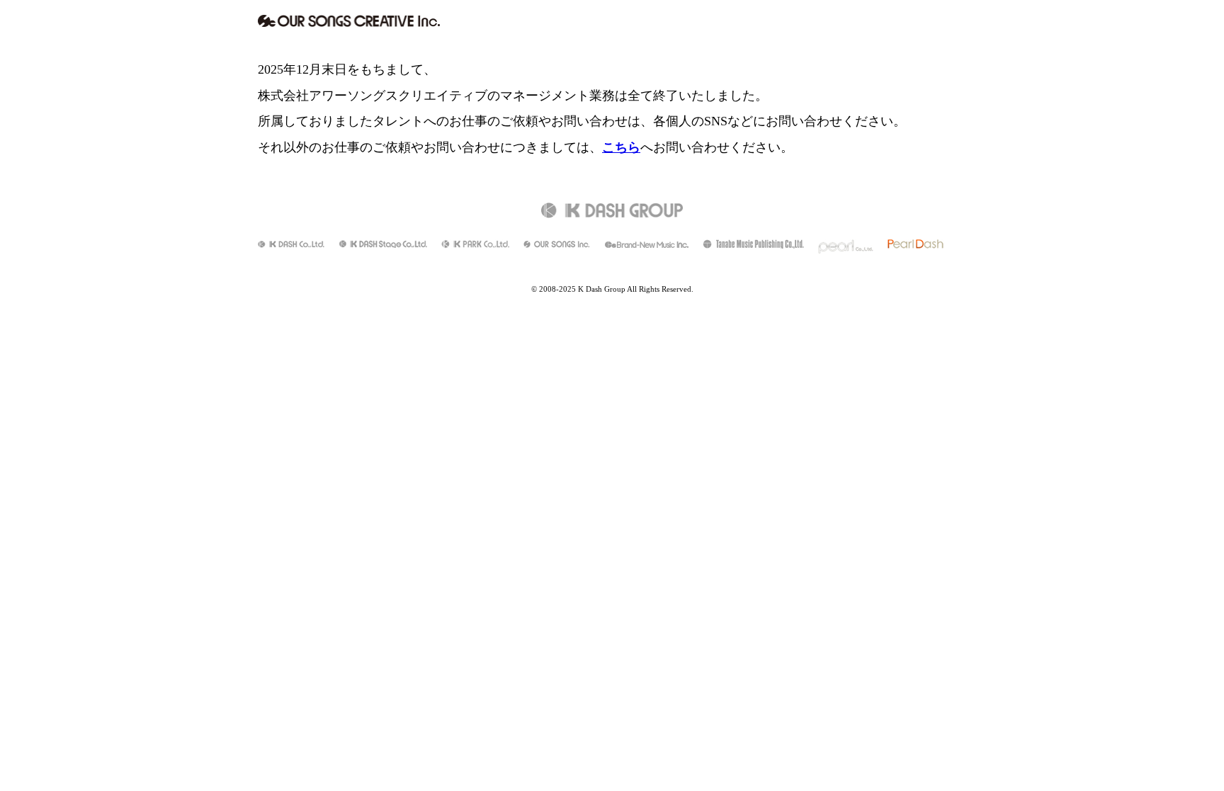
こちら (621, 147)
